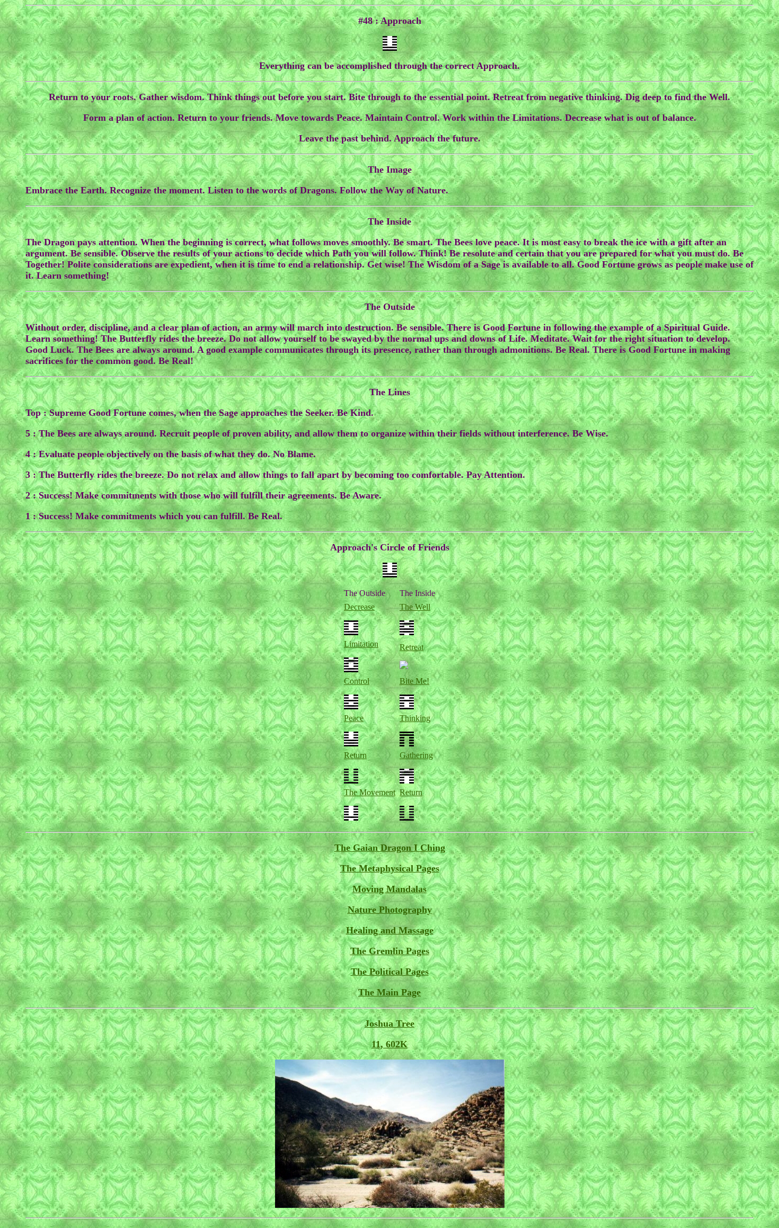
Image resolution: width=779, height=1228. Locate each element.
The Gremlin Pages (389, 951)
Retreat (411, 647)
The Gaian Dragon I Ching (389, 847)
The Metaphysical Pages (389, 868)
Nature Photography (390, 909)
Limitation (361, 643)
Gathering (416, 755)
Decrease (359, 606)
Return (355, 755)
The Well (415, 606)
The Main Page (389, 992)
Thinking (415, 718)
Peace (354, 718)
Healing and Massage (389, 930)
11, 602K (389, 1044)
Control (356, 681)
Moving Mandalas (389, 889)
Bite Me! (414, 681)
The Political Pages (390, 971)
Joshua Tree (389, 1023)
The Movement (369, 792)
